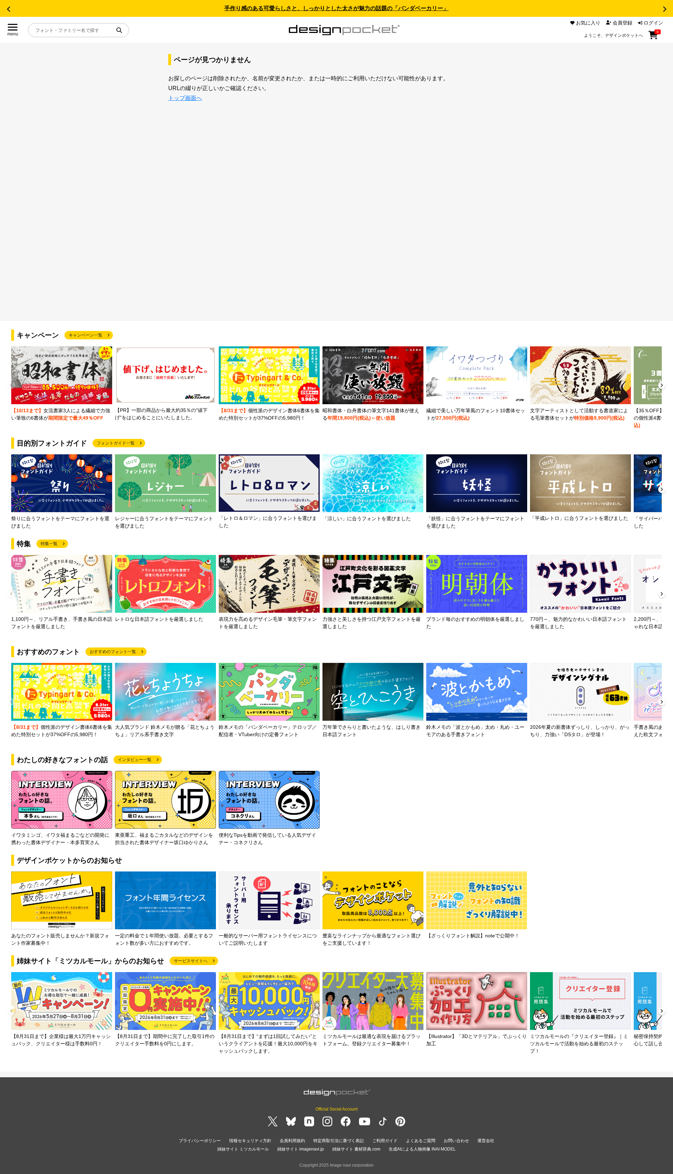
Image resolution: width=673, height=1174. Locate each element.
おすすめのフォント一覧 (113, 651)
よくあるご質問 (420, 1140)
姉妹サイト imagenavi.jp (300, 1149)
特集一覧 (49, 543)
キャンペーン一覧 (85, 335)
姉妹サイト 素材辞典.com (356, 1149)
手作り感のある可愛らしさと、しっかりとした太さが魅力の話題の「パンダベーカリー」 (336, 8)
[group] (61, 384)
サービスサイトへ (191, 960)
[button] (8, 9)
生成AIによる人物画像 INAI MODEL (422, 1149)
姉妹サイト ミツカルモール (243, 1149)
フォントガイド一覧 (116, 443)
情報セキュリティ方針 (250, 1140)
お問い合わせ (456, 1140)
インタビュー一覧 (134, 759)
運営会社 (485, 1140)
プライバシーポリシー (200, 1140)
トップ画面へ (185, 98)
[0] (653, 37)
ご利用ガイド (384, 1140)
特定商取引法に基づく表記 (338, 1140)
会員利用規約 (292, 1140)
